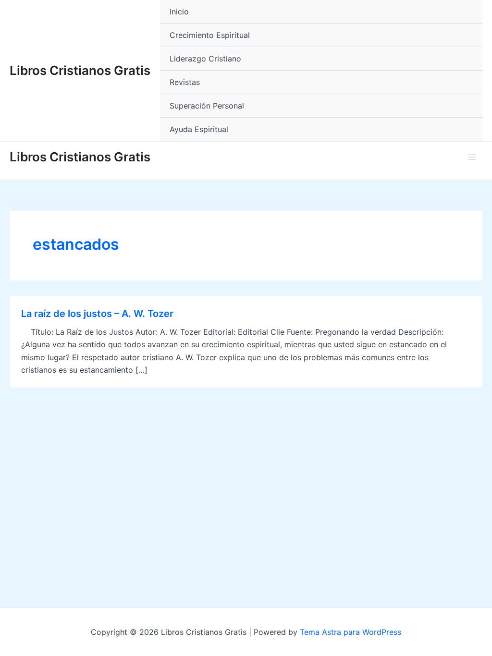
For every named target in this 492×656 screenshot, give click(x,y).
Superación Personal (207, 105)
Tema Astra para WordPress (350, 632)
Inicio (179, 11)
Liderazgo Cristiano (205, 58)
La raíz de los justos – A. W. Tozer (97, 313)
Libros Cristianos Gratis (80, 70)
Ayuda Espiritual (199, 129)
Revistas (185, 82)
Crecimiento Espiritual (210, 35)
